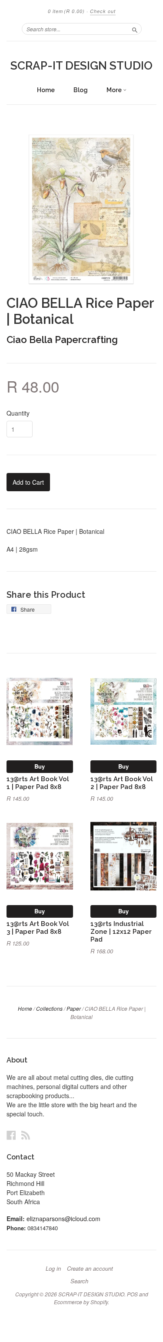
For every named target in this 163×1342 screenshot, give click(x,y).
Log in (53, 1268)
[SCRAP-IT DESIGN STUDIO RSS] (25, 1135)
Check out (103, 11)
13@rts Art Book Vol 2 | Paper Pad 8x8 (121, 782)
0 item (66, 11)
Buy (39, 766)
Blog (80, 90)
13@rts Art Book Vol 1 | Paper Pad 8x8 (38, 782)
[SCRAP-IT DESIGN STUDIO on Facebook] (11, 1135)
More (114, 90)
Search (79, 1281)
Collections (49, 1008)
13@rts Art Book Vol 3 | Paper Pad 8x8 (38, 927)
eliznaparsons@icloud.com (63, 1218)
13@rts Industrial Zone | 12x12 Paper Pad (121, 931)
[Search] (134, 28)
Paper (74, 1008)
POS (132, 1294)
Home (46, 90)
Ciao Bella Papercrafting (62, 339)
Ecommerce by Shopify (81, 1301)
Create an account (90, 1268)
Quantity (18, 413)
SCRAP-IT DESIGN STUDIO (81, 65)
